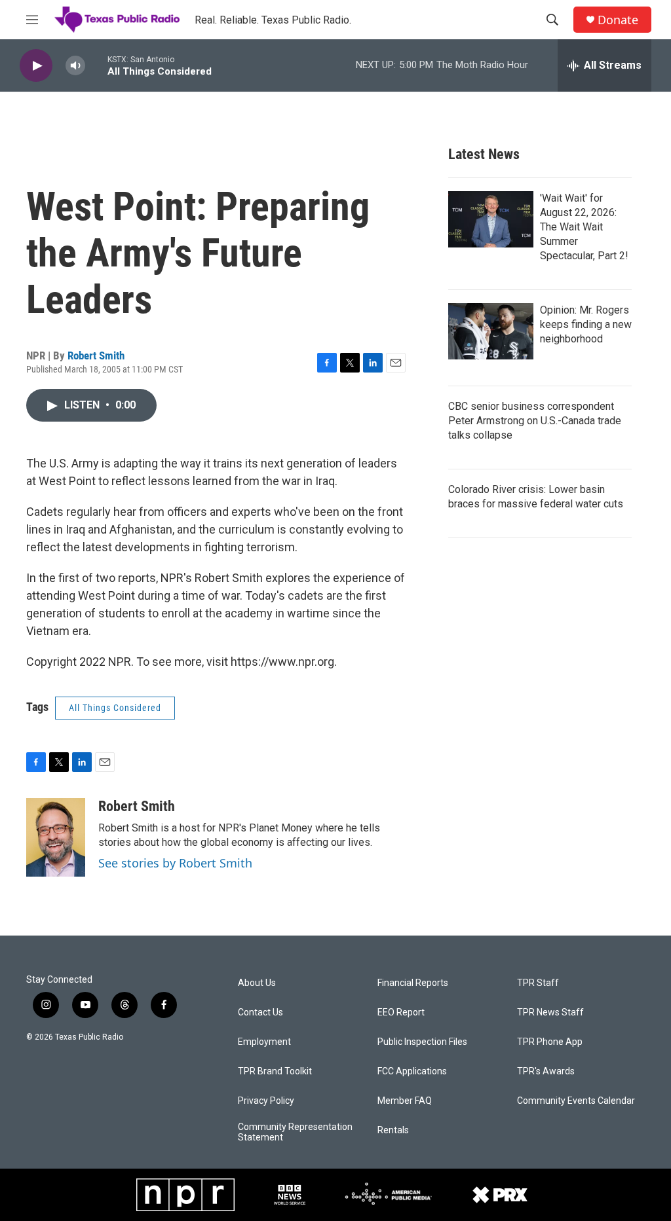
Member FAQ (404, 1101)
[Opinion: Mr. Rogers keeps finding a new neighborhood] (490, 331)
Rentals (393, 1130)
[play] (36, 65)
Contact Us (260, 1012)
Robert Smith (96, 355)
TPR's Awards (546, 1071)
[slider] (96, 65)
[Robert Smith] (55, 837)
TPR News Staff (550, 1012)
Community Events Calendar (576, 1101)
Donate (618, 20)
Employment (264, 1042)
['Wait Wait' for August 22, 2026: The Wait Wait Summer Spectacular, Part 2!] (490, 219)
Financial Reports (412, 983)
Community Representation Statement (295, 1132)
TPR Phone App (550, 1042)
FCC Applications (412, 1071)
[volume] (75, 66)
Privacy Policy (266, 1101)
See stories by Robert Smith (175, 863)
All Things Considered (115, 707)
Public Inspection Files (422, 1042)
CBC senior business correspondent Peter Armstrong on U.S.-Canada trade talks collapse (534, 420)
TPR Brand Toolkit (275, 1071)
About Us (257, 983)
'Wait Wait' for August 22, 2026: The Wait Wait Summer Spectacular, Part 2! (584, 227)
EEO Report (401, 1012)
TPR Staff (538, 983)
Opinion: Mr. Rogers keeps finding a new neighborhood (586, 324)
